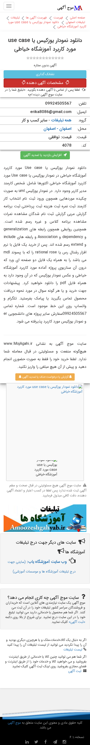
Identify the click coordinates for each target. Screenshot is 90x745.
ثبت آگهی (74, 671)
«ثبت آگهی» (77, 622)
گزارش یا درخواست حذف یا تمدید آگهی (45, 377)
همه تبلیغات (61, 120)
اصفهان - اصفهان (57, 128)
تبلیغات (15, 17)
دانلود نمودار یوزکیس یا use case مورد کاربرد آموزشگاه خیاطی (47, 25)
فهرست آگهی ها (36, 17)
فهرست (58, 17)
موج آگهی (14, 723)
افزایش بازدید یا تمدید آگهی (44, 155)
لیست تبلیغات (72, 650)
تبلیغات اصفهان (75, 22)
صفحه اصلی (77, 17)
